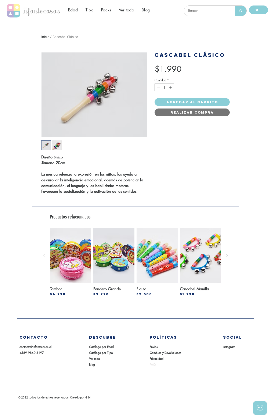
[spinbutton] (164, 87)
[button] (256, 10)
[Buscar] (240, 11)
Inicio (45, 37)
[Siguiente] (227, 255)
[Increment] (170, 87)
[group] (135, 262)
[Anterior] (43, 255)
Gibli (88, 397)
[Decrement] (157, 87)
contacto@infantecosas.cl (35, 347)
